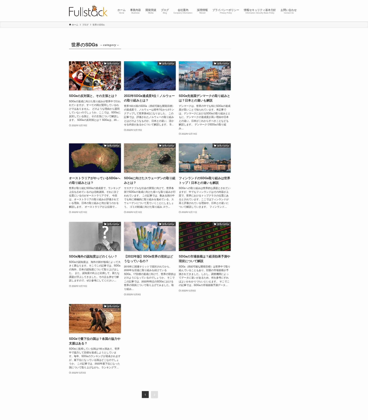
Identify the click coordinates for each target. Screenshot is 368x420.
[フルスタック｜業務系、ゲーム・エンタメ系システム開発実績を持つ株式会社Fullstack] (88, 10)
